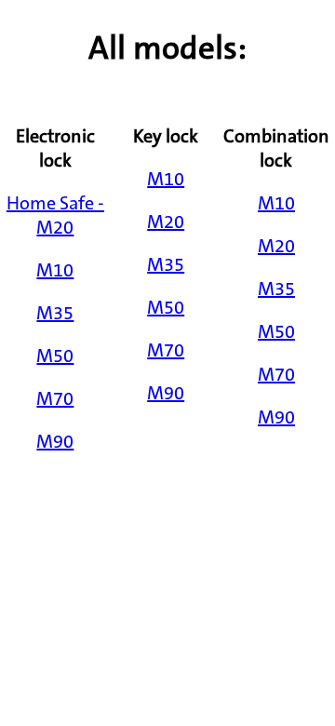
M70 (55, 398)
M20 (165, 221)
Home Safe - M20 (55, 215)
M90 (55, 441)
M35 (55, 313)
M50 (55, 355)
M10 (55, 270)
